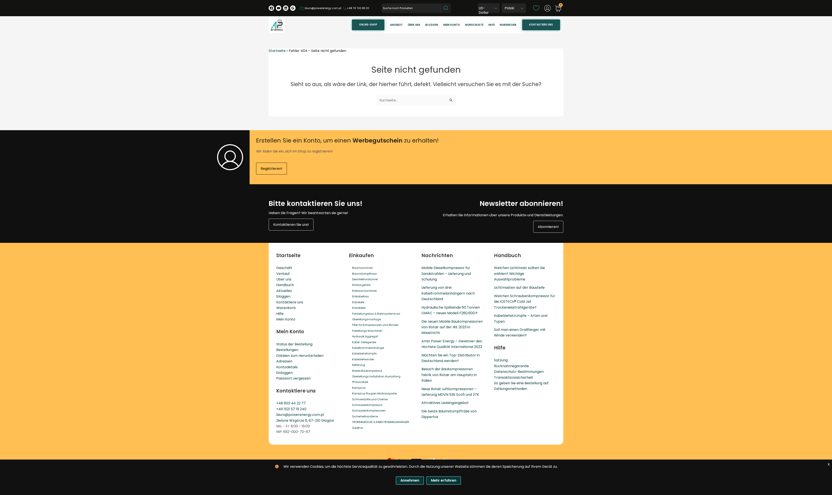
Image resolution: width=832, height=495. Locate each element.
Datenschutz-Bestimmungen (519, 371)
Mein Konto (285, 319)
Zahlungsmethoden (510, 388)
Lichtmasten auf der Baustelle (519, 287)
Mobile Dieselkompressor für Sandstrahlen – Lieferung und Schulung (446, 273)
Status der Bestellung (294, 344)
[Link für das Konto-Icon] (547, 8)
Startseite (277, 50)
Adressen (284, 361)
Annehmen (409, 480)
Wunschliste (474, 25)
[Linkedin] (285, 8)
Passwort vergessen (293, 378)
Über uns (414, 25)
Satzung (501, 360)
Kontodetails (287, 367)
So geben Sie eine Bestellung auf (521, 383)
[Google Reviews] (293, 8)
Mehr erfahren (443, 480)
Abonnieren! (548, 226)
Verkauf (283, 273)
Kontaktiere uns (541, 24)
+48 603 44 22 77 (291, 403)
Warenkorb (508, 25)
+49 (280, 409)
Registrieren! (271, 168)
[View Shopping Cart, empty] (558, 8)
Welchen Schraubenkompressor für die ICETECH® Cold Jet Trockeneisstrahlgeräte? (524, 301)
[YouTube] (278, 8)
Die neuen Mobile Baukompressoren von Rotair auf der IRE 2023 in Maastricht (452, 327)
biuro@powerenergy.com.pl (322, 8)
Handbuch (285, 284)
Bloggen (431, 25)
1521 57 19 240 (295, 409)
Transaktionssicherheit (513, 377)
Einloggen (284, 372)
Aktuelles (284, 290)
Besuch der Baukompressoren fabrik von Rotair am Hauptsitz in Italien (449, 375)
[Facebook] (271, 8)
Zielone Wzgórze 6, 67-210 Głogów (305, 420)
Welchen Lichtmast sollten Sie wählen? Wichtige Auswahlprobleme (519, 273)
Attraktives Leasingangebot (445, 402)
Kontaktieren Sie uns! (291, 224)
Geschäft (284, 267)
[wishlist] (536, 8)
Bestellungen (287, 349)
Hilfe (491, 25)
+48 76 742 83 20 (358, 8)
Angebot (396, 25)
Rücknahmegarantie (511, 366)
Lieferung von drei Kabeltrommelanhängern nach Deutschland (448, 293)
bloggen (283, 296)
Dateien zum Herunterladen (299, 355)
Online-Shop (368, 24)
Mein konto (451, 25)
